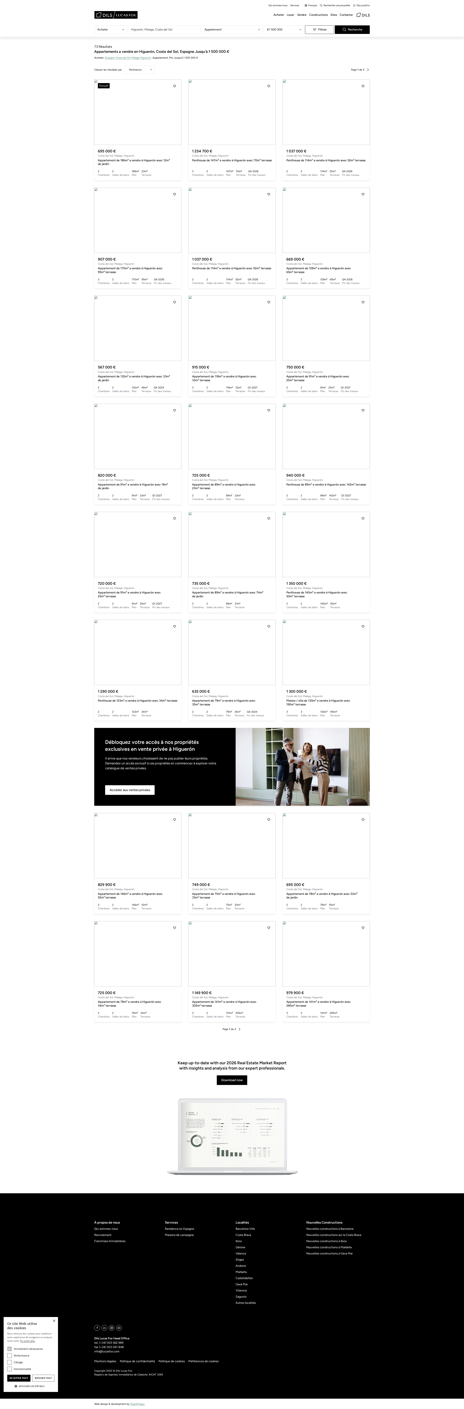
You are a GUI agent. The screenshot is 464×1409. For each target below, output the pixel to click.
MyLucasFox (363, 5)
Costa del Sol (123, 57)
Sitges (240, 1259)
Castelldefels (244, 1278)
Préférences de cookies (203, 1361)
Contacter (346, 15)
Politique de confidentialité (137, 1361)
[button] (101, 112)
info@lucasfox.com (106, 1351)
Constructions (318, 15)
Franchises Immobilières (109, 1241)
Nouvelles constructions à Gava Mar (329, 1253)
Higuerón (145, 57)
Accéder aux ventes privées (130, 790)
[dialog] (31, 1354)
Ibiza (239, 1241)
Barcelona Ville (245, 1228)
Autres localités (246, 1302)
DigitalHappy (137, 1404)
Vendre (301, 15)
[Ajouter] (174, 86)
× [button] (54, 1321)
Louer (290, 15)
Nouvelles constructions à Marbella (329, 1247)
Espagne (110, 57)
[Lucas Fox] (116, 15)
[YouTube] (119, 1328)
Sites (333, 15)
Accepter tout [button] (19, 1378)
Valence (241, 1253)
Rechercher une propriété (337, 5)
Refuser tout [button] (43, 1378)
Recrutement (102, 1235)
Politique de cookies (172, 1361)
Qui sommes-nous (277, 5)
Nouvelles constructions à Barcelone (330, 1228)
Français (312, 5)
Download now (232, 1080)
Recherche (355, 29)
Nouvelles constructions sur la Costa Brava (333, 1235)
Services (294, 5)
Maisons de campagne (179, 1235)
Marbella (241, 1272)
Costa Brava (243, 1235)
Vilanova (241, 1290)
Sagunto (241, 1296)
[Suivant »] (368, 70)
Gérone (240, 1247)
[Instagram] (112, 1328)
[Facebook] (97, 1328)
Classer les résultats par (108, 69)
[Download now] (232, 1137)
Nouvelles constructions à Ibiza (326, 1241)
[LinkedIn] (104, 1328)
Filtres (322, 29)
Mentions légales (105, 1361)
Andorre (241, 1265)
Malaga (135, 57)
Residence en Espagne (179, 1228)
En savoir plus (27, 1340)
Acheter (279, 15)
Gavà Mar (242, 1284)
